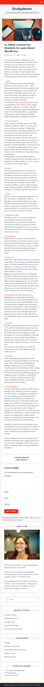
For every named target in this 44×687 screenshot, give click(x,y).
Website (7, 504)
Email (6, 498)
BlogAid (10, 356)
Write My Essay (11, 673)
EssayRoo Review (10, 615)
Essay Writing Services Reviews (15, 650)
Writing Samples (10, 657)
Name (6, 492)
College (7, 643)
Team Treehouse (12, 121)
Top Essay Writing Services (13, 629)
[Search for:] (22, 599)
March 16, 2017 (11, 55)
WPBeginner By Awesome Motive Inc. (19, 295)
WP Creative (30, 443)
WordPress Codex (12, 215)
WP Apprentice (12, 387)
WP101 (8, 194)
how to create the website (24, 102)
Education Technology (12, 646)
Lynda (8, 81)
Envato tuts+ (10, 257)
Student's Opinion (10, 653)
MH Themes (36, 685)
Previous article (22, 457)
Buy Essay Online (12, 675)
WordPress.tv (11, 236)
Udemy (8, 168)
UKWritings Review (10, 618)
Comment (7, 476)
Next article (22, 460)
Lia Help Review (9, 622)
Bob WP (9, 323)
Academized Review (11, 625)
